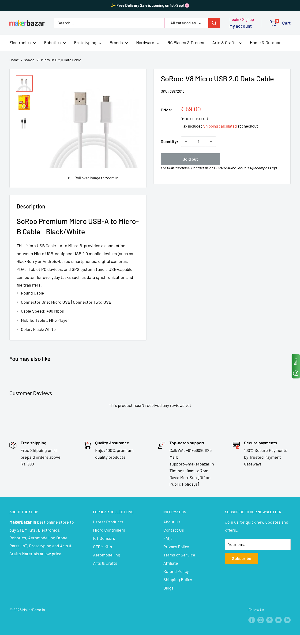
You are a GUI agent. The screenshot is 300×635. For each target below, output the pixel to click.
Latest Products (108, 521)
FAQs (167, 538)
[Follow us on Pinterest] (269, 619)
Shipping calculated (220, 126)
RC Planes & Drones (186, 42)
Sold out (190, 159)
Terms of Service (179, 554)
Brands (116, 42)
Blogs (168, 587)
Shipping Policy (177, 579)
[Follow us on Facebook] (251, 619)
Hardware (145, 42)
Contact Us (173, 530)
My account (240, 26)
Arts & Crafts (224, 42)
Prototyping (85, 42)
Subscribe (241, 558)
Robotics (52, 42)
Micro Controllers (109, 530)
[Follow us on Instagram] (260, 619)
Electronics (20, 42)
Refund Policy (176, 571)
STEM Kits (102, 546)
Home (14, 59)
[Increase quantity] (211, 142)
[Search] (214, 23)
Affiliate (170, 563)
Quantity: (169, 141)
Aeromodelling (106, 554)
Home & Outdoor (265, 42)
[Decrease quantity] (186, 142)
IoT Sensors (104, 538)
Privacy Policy (176, 546)
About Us (171, 521)
